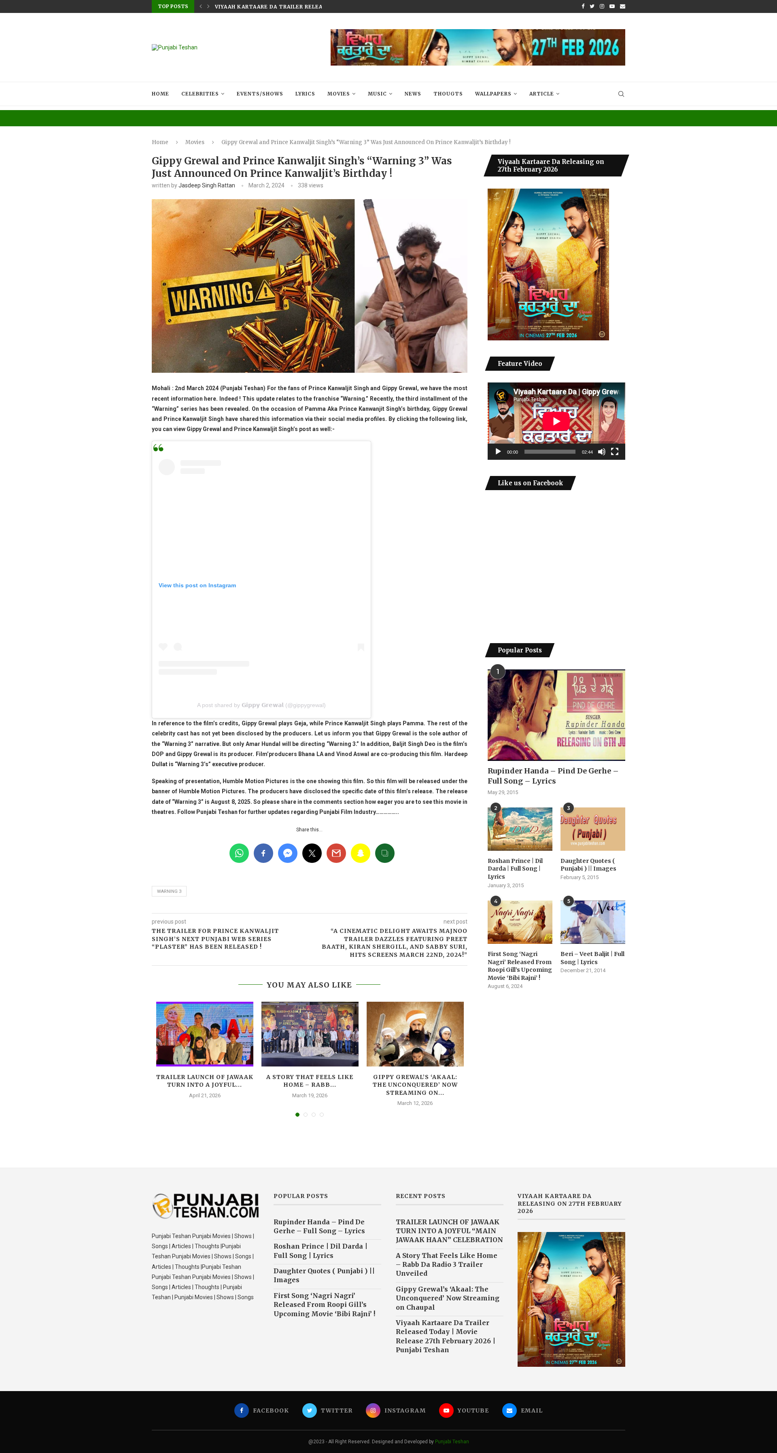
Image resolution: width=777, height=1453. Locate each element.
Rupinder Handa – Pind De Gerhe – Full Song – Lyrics (553, 776)
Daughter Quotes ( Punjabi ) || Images (588, 865)
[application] (556, 421)
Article (541, 94)
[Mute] (602, 452)
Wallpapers (493, 94)
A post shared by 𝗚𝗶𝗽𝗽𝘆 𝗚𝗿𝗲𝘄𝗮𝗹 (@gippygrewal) (261, 705)
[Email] (622, 6)
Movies (338, 94)
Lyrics (305, 94)
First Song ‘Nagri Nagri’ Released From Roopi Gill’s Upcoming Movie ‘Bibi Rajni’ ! (520, 965)
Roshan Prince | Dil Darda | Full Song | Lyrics (515, 868)
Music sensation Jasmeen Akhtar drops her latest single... (311, 7)
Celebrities (200, 94)
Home (160, 94)
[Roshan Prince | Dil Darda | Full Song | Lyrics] (520, 829)
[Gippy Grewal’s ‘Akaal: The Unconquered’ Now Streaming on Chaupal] (415, 1034)
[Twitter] (592, 6)
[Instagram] (602, 6)
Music (377, 94)
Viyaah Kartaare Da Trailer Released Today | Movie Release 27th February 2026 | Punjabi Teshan (445, 1336)
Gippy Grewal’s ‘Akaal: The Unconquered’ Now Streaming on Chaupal (447, 1298)
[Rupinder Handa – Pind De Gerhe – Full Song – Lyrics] (556, 715)
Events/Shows (260, 94)
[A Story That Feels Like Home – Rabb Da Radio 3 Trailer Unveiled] (310, 1034)
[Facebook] (583, 6)
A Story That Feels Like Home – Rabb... (309, 1081)
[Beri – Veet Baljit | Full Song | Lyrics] (592, 922)
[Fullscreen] (615, 452)
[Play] (498, 452)
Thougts (448, 94)
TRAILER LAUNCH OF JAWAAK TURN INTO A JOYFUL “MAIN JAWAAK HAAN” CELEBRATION (449, 1231)
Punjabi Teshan (452, 1442)
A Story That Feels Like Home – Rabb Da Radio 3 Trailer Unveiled (446, 1264)
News (413, 94)
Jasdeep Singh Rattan (206, 185)
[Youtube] (612, 6)
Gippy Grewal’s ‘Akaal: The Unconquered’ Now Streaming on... (415, 1084)
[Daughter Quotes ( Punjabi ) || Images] (592, 829)
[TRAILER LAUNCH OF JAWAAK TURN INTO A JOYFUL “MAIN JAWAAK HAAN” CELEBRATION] (204, 1034)
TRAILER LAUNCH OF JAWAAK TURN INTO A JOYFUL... (204, 1081)
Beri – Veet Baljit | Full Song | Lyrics (592, 958)
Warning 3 (169, 891)
